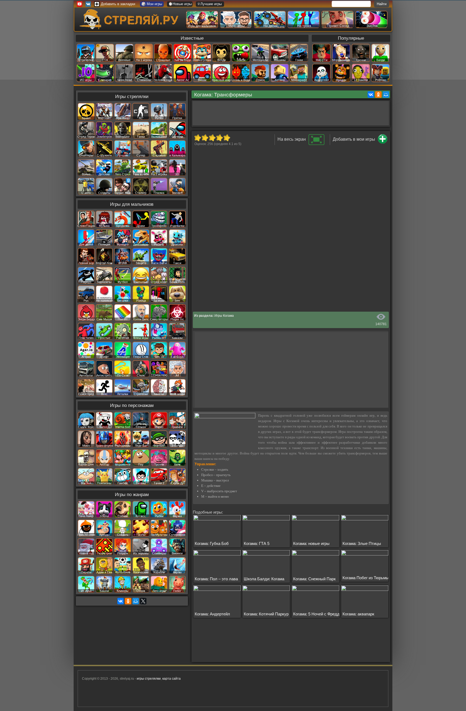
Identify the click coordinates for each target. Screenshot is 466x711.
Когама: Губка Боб (212, 543)
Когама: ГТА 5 (256, 543)
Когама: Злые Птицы (361, 543)
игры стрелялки (149, 678)
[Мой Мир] (386, 94)
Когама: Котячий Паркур (266, 614)
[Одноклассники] (378, 94)
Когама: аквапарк (358, 614)
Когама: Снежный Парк (314, 579)
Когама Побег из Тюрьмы (365, 577)
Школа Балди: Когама (264, 579)
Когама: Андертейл (212, 614)
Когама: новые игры (311, 543)
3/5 (212, 137)
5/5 (226, 137)
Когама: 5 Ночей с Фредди (317, 614)
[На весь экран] (316, 144)
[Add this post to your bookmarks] (382, 142)
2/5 (204, 137)
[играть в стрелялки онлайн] (130, 28)
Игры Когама (224, 316)
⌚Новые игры (180, 4)
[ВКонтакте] (371, 94)
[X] (143, 601)
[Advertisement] (291, 113)
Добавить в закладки (118, 4)
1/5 (197, 137)
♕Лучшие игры (209, 4)
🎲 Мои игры (151, 4)
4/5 (219, 137)
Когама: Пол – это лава (216, 579)
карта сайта (171, 678)
